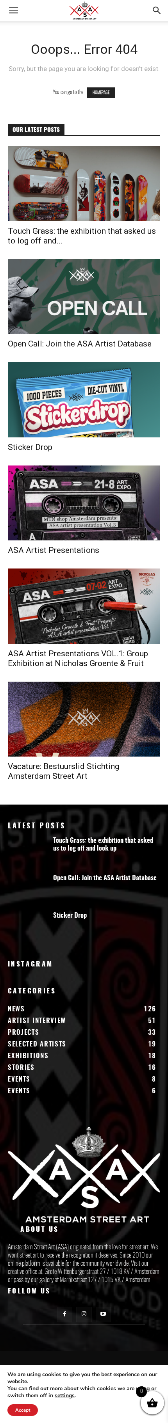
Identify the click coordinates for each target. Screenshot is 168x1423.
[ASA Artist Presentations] (84, 503)
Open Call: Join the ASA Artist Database (80, 343)
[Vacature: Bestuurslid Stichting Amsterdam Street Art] (84, 719)
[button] (13, 10)
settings (65, 1395)
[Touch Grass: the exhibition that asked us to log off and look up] (84, 183)
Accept (22, 1410)
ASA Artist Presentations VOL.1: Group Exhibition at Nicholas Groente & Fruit (78, 658)
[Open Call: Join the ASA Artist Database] (84, 296)
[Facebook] (64, 1314)
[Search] (157, 10)
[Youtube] (103, 1314)
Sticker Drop (30, 447)
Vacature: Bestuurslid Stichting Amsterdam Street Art (63, 771)
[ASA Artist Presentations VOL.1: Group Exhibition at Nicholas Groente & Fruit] (84, 606)
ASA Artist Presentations (53, 550)
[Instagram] (83, 1314)
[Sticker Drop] (84, 399)
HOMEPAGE (101, 93)
